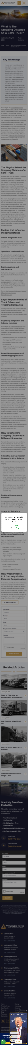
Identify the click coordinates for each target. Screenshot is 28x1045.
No (11, 527)
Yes (16, 527)
